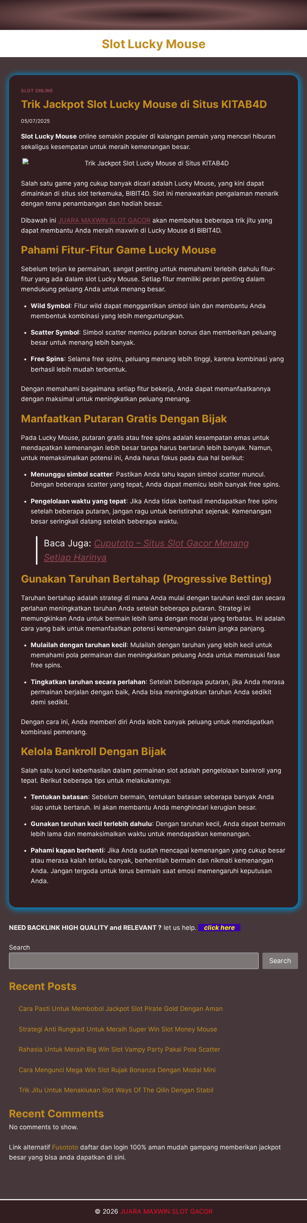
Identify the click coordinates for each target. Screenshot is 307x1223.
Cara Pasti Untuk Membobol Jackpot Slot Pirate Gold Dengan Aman (121, 1008)
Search (19, 947)
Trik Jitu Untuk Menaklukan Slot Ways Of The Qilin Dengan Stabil (116, 1090)
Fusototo (65, 1147)
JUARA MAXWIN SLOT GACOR (166, 1211)
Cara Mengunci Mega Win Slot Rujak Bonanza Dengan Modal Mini (117, 1070)
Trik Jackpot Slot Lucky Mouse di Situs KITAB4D (144, 104)
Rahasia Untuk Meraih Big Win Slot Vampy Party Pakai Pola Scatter (119, 1049)
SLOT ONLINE (37, 90)
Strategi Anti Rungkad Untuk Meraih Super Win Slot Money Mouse (118, 1029)
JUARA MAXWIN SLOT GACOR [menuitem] (104, 220)
